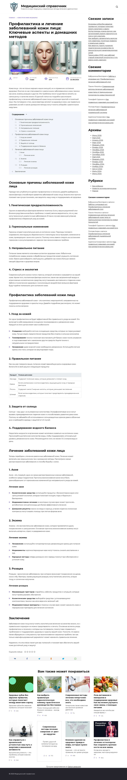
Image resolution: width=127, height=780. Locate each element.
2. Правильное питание (28, 140)
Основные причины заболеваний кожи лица (34, 119)
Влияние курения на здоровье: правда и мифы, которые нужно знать (76, 743)
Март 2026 (96, 143)
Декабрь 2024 (98, 164)
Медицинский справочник (43, 6)
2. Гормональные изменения (30, 125)
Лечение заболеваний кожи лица (29, 149)
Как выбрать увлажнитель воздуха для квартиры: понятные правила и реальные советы (102, 40)
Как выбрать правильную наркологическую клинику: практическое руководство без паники (49, 700)
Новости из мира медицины (21, 70)
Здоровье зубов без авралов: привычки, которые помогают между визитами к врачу (100, 26)
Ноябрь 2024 (97, 166)
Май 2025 (96, 157)
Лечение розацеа (30, 168)
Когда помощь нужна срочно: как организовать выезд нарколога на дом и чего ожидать (102, 33)
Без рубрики (97, 186)
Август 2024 (97, 169)
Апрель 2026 (97, 140)
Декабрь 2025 (98, 150)
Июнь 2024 (97, 174)
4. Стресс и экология (27, 131)
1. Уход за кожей (25, 137)
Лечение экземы (30, 161)
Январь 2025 (97, 162)
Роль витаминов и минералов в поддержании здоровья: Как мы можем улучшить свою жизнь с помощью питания (106, 701)
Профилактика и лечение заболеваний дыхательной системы (101, 110)
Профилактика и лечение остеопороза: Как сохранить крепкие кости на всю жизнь (105, 743)
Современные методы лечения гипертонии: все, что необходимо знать (76, 699)
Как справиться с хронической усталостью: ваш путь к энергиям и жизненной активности (20, 745)
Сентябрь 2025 (98, 155)
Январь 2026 (97, 147)
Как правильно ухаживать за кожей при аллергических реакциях (101, 120)
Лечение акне (29, 155)
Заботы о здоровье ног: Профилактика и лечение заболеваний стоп (102, 79)
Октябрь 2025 (98, 152)
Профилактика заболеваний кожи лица (31, 134)
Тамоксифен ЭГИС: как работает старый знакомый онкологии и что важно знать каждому (103, 57)
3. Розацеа (23, 165)
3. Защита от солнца (26, 143)
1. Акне (21, 152)
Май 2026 (96, 138)
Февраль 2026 (98, 145)
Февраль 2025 (98, 159)
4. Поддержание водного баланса (32, 146)
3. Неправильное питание (29, 128)
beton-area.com (74, 767)
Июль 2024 (96, 171)
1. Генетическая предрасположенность (34, 122)
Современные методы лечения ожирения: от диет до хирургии (49, 730)
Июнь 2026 (96, 135)
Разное (95, 191)
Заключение (20, 171)
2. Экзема (22, 159)
